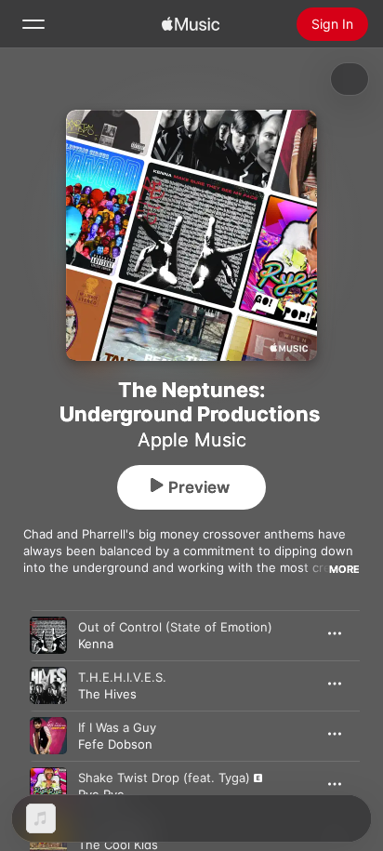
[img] (190, 24)
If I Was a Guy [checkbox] (117, 727)
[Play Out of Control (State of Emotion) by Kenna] (48, 635)
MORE (344, 569)
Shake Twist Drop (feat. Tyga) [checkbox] (164, 777)
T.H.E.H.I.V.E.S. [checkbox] (122, 677)
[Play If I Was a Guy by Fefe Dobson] (48, 735)
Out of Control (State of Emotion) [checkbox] (175, 626)
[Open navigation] (33, 24)
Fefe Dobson (115, 744)
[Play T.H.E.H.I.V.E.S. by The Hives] (48, 685)
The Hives (107, 693)
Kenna (95, 643)
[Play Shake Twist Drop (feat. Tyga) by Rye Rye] (48, 785)
